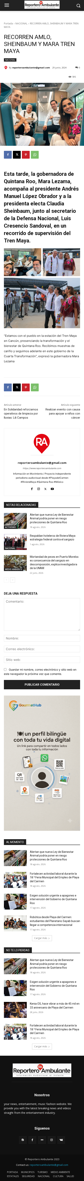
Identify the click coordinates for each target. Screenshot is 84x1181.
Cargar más (40, 938)
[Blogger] (23, 1140)
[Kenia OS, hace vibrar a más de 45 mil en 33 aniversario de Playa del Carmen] (15, 1010)
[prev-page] (6, 580)
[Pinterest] (26, 155)
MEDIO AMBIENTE (13, 569)
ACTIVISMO (10, 527)
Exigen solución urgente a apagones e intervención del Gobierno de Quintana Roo (53, 899)
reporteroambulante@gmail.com (31, 67)
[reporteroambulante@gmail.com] (6, 68)
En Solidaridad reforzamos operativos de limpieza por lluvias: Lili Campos (21, 413)
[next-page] (12, 580)
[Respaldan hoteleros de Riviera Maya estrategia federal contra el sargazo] (15, 542)
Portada (8, 23)
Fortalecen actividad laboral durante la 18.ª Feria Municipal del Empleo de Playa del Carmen (54, 877)
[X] (17, 155)
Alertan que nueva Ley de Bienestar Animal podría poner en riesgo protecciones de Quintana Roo (52, 518)
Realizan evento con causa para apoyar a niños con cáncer (63, 413)
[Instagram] (38, 488)
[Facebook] (8, 155)
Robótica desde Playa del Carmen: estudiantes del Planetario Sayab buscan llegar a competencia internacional (55, 921)
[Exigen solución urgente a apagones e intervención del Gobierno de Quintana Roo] (15, 902)
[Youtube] (52, 488)
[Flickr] (42, 1140)
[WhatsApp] (35, 155)
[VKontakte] (61, 1140)
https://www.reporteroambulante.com (42, 468)
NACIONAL (21, 23)
